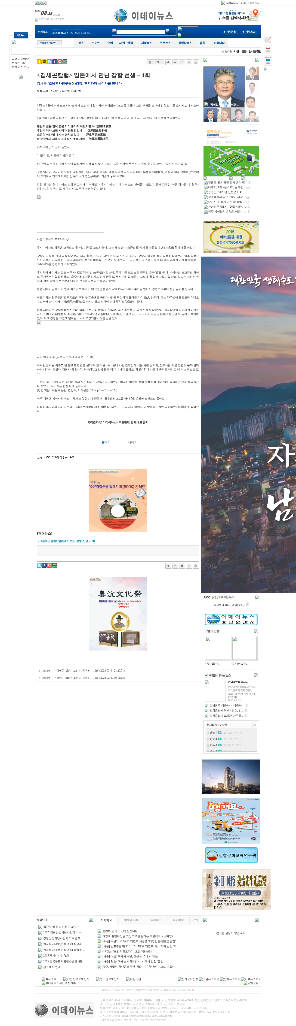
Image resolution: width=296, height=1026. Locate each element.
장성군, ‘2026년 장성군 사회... (226, 192)
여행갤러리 (131, 920)
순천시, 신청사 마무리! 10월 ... (226, 201)
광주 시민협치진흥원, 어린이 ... (227, 211)
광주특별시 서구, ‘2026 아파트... (71, 31)
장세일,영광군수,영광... (224, 104)
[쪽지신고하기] (155, 62)
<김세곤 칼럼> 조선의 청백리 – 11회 (77, 670)
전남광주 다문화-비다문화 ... (227, 705)
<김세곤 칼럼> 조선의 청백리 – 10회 (77, 677)
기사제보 (106, 920)
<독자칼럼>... (212, 663)
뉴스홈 (228, 51)
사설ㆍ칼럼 (240, 51)
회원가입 (254, 2)
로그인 (243, 2)
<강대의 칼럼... (239, 663)
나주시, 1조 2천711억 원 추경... (227, 187)
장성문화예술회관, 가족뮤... (227, 715)
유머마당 (178, 920)
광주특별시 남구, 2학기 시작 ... (227, 197)
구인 (195, 920)
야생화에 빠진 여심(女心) (228, 605)
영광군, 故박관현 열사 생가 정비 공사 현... (21, 62)
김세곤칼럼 (255, 51)
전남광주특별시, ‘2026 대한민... (227, 206)
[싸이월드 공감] (59, 61)
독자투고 (156, 920)
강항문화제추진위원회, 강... (227, 710)
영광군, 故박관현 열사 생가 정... (227, 182)
